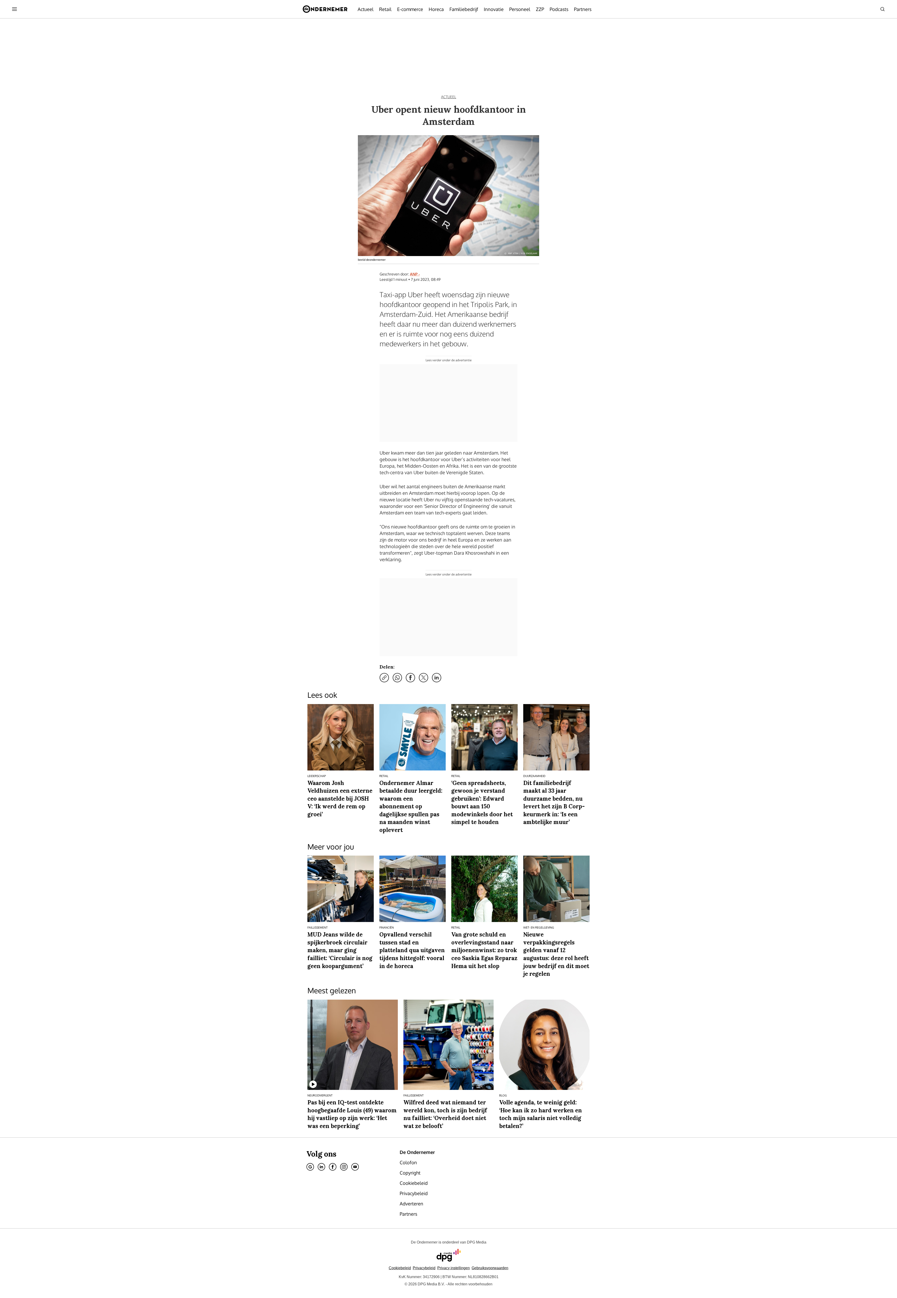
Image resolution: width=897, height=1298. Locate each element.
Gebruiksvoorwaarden (490, 1268)
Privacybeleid (424, 1268)
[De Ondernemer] (325, 9)
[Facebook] (332, 1167)
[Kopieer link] (384, 677)
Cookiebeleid (400, 1268)
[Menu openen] (14, 9)
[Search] (882, 9)
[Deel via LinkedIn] (436, 677)
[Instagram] (344, 1167)
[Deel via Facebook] (410, 677)
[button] (453, 1268)
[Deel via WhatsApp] (397, 677)
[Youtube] (355, 1167)
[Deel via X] (423, 677)
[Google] (310, 1167)
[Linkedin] (321, 1167)
